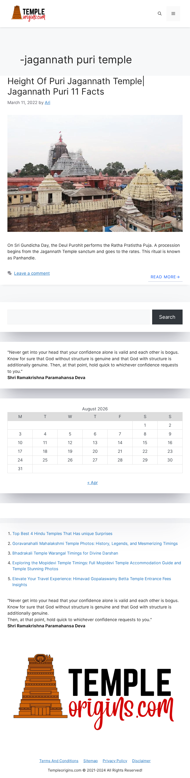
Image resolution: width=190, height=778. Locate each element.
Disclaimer (141, 760)
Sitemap (90, 760)
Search (167, 317)
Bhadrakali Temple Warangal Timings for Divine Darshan (65, 553)
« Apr (92, 482)
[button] (159, 13)
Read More (163, 276)
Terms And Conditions (58, 760)
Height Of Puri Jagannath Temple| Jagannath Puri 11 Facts (76, 86)
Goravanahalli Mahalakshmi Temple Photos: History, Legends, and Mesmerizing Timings (95, 543)
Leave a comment (32, 273)
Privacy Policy (115, 760)
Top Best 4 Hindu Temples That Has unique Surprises (62, 533)
